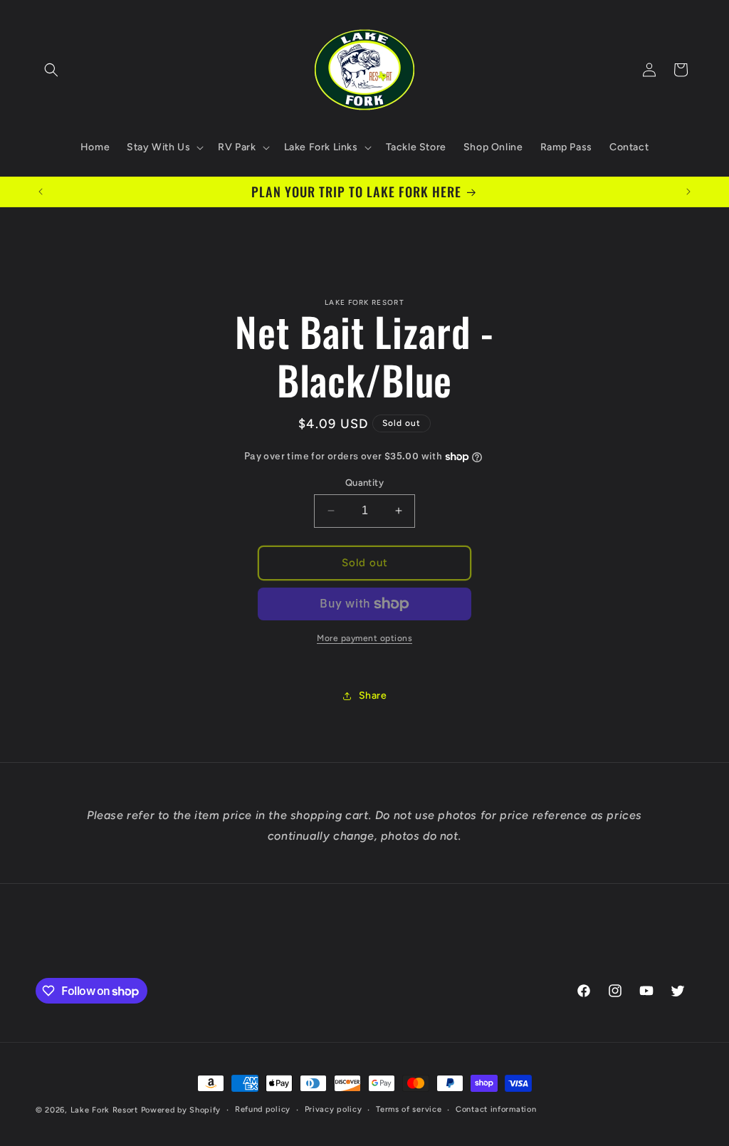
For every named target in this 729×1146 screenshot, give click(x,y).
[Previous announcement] (40, 191)
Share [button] (373, 695)
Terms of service (408, 1109)
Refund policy (262, 1109)
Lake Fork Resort (104, 1110)
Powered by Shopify (181, 1110)
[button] (51, 69)
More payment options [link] (364, 638)
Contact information (496, 1109)
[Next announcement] (688, 191)
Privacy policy (333, 1109)
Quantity (364, 482)
